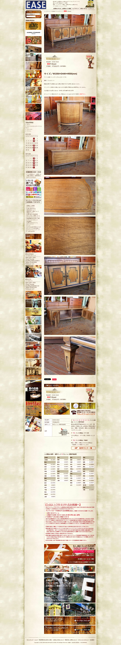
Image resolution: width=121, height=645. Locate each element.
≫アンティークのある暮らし (33, 228)
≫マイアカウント (30, 207)
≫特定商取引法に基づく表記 (33, 218)
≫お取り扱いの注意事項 (32, 214)
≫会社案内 (28, 221)
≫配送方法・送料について (32, 211)
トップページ (47, 11)
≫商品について (29, 212)
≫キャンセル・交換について (33, 215)
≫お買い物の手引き (31, 208)
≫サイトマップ (29, 224)
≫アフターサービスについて (33, 217)
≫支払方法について (31, 210)
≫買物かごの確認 (30, 205)
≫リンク (28, 225)
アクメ (28, 124)
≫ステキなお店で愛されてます (33, 227)
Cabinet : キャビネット (57, 11)
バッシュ (29, 131)
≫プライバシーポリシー (32, 219)
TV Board (69, 11)
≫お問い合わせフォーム (32, 222)
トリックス (29, 129)
